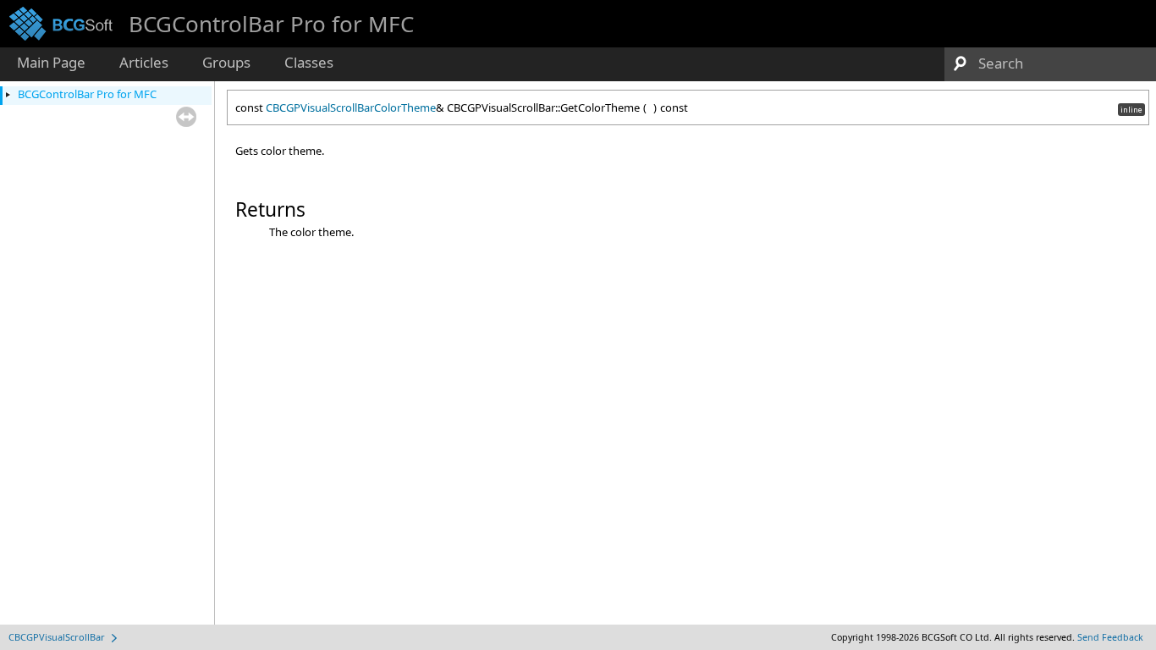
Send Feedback (1110, 637)
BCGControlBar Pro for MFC (87, 94)
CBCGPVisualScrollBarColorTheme (351, 107)
